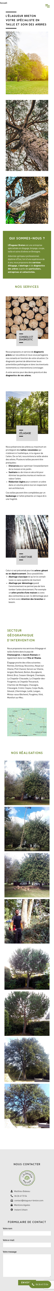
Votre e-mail (8, 1240)
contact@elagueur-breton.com (28, 1200)
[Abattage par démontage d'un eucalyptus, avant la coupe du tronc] (27, 829)
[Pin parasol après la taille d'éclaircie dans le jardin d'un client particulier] (27, 1014)
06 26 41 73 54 (20, 1196)
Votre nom (7, 1228)
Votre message (10, 1252)
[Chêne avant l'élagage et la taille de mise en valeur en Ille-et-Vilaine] (27, 1060)
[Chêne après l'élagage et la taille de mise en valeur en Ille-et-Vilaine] (27, 1106)
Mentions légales (22, 1205)
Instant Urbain (21, 1210)
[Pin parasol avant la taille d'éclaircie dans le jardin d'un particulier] (27, 968)
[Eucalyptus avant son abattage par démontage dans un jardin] (27, 783)
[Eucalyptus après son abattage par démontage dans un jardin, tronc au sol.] (27, 875)
